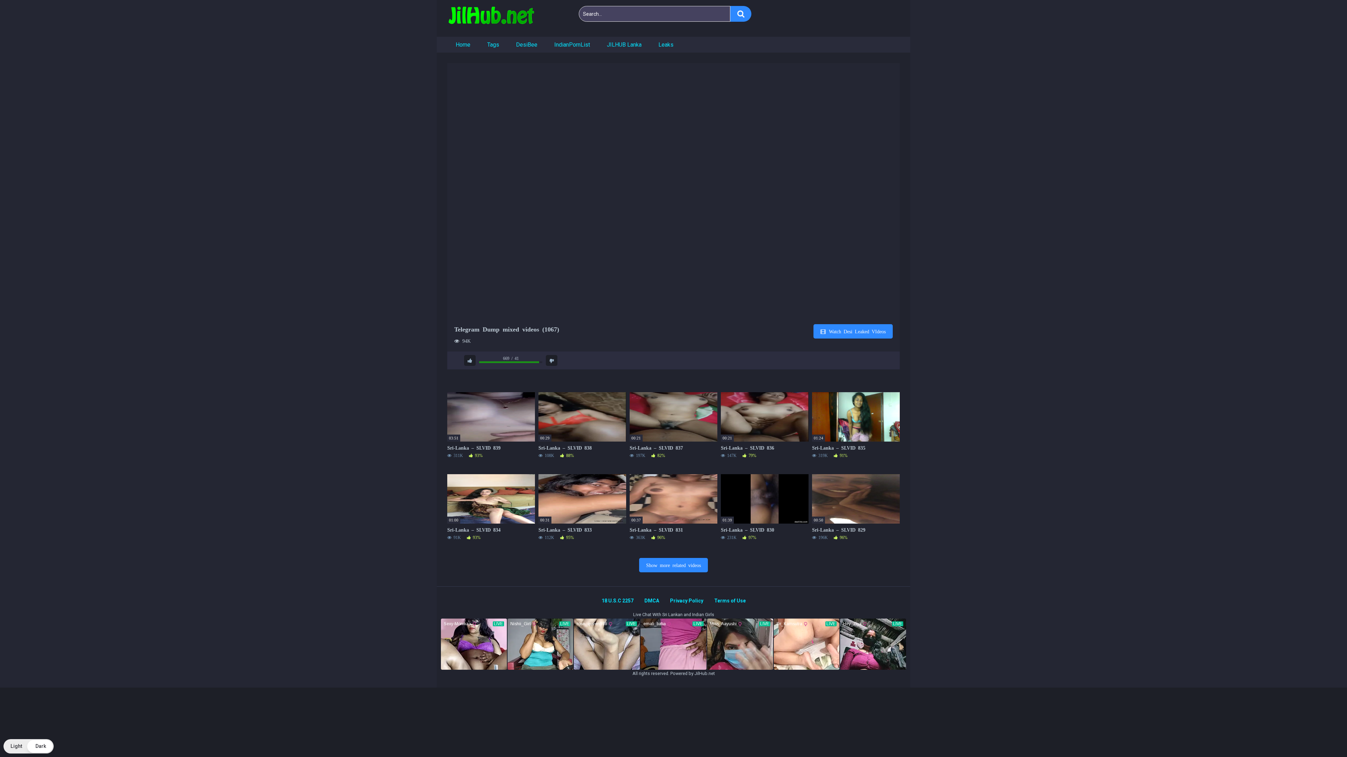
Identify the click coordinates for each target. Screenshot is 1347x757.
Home (463, 44)
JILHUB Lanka (624, 44)
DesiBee (526, 44)
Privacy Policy (686, 600)
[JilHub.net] (491, 18)
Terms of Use (730, 600)
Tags (493, 44)
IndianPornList (572, 44)
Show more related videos (673, 564)
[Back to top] (1323, 736)
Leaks (666, 44)
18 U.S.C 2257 (618, 600)
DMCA (651, 600)
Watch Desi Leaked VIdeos (856, 331)
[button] (29, 746)
